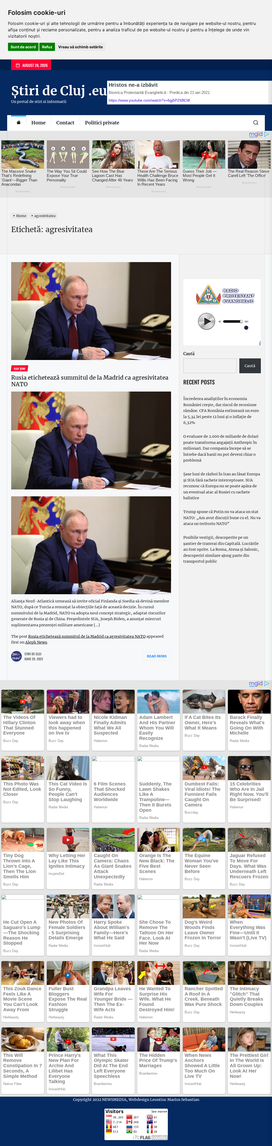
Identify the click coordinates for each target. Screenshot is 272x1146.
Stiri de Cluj (32, 654)
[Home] (18, 123)
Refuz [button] (47, 47)
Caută (188, 353)
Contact (65, 123)
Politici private (102, 123)
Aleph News (36, 642)
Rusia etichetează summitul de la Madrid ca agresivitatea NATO (89, 381)
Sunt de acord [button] (23, 47)
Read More (157, 656)
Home (38, 123)
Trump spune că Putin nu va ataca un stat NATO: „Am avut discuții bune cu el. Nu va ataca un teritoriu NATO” (222, 517)
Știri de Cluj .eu (59, 91)
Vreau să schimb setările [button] (80, 47)
